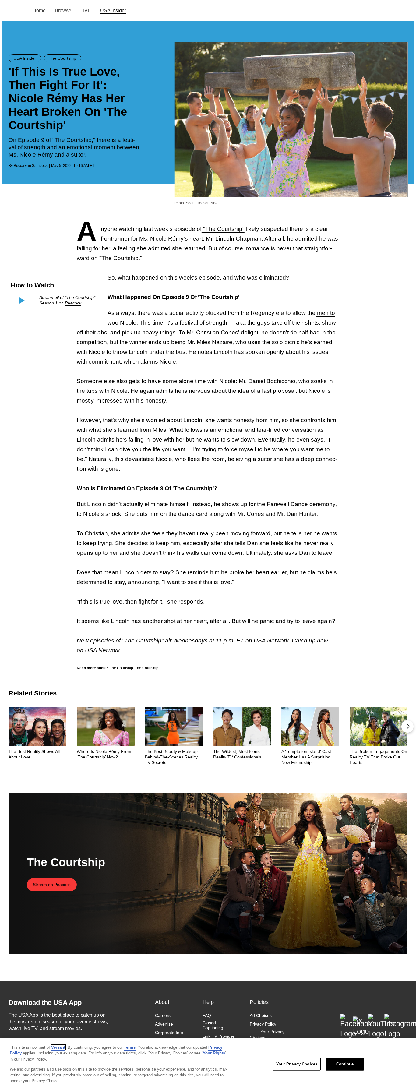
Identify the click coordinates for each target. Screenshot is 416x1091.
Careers (163, 1015)
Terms (130, 1047)
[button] (407, 726)
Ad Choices (261, 1015)
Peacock (73, 303)
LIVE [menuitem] (85, 10)
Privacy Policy (263, 1024)
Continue (345, 1064)
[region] (208, 1064)
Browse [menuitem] (63, 10)
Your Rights (214, 1053)
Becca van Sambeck (31, 166)
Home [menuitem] (39, 10)
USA (17, 11)
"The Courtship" (223, 229)
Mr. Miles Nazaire (209, 342)
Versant (58, 1047)
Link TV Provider (218, 1036)
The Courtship (121, 668)
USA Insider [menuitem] (113, 10)
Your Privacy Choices (267, 1034)
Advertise (164, 1024)
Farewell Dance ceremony (300, 504)
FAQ (207, 1015)
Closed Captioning (213, 1025)
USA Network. (103, 650)
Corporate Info (169, 1032)
